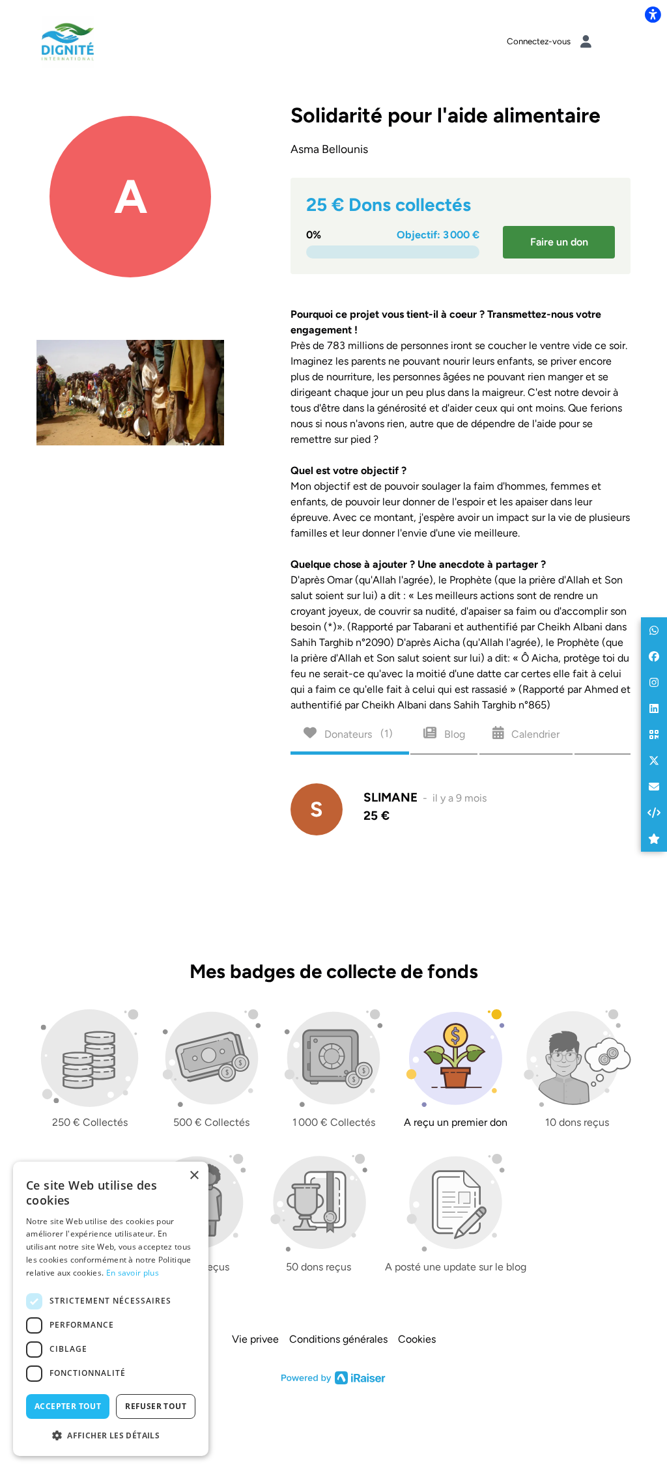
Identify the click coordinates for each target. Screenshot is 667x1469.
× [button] (194, 1176)
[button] (654, 630)
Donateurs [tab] (357, 733)
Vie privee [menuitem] (255, 1339)
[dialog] (110, 1309)
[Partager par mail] (654, 787)
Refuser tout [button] (155, 1406)
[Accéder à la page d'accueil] (68, 41)
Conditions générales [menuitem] (338, 1339)
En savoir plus (132, 1272)
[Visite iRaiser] (333, 1377)
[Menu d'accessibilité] (652, 14)
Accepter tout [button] (68, 1406)
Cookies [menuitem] (417, 1339)
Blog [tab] (453, 733)
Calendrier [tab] (534, 733)
